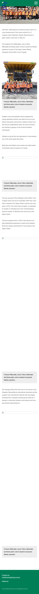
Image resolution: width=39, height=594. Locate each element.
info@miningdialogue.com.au (11, 577)
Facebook (3, 584)
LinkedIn (8, 584)
